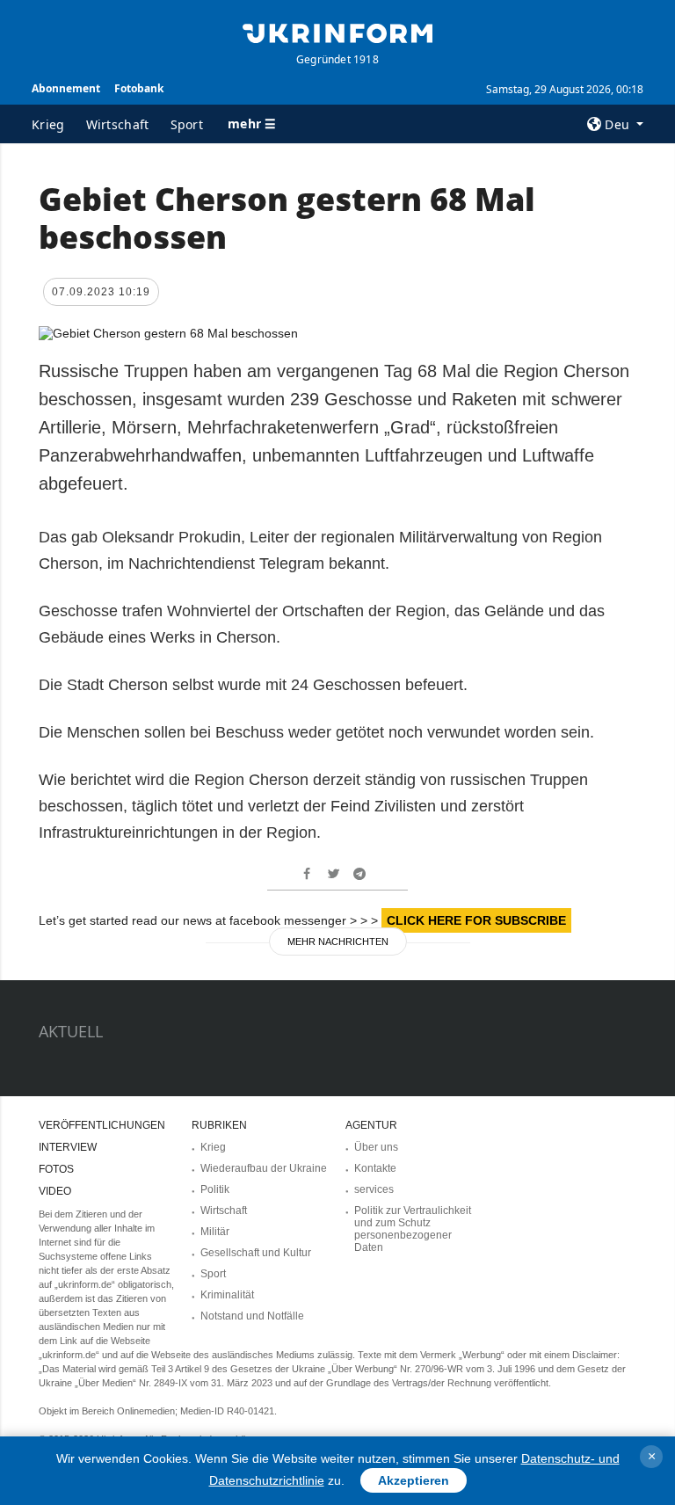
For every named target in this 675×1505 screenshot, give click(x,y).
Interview (68, 1147)
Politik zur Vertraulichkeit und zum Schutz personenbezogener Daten (412, 1229)
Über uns (376, 1147)
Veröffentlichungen (102, 1125)
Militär (214, 1231)
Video (55, 1191)
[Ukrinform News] (337, 31)
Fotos (56, 1169)
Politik (214, 1189)
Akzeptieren (413, 1480)
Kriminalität (227, 1295)
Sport (187, 124)
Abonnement (66, 88)
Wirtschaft (117, 124)
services (374, 1189)
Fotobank (138, 88)
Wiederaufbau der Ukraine (263, 1168)
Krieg (48, 124)
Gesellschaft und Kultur (255, 1253)
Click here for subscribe (476, 920)
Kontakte (375, 1168)
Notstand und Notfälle (252, 1316)
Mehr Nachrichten (337, 941)
